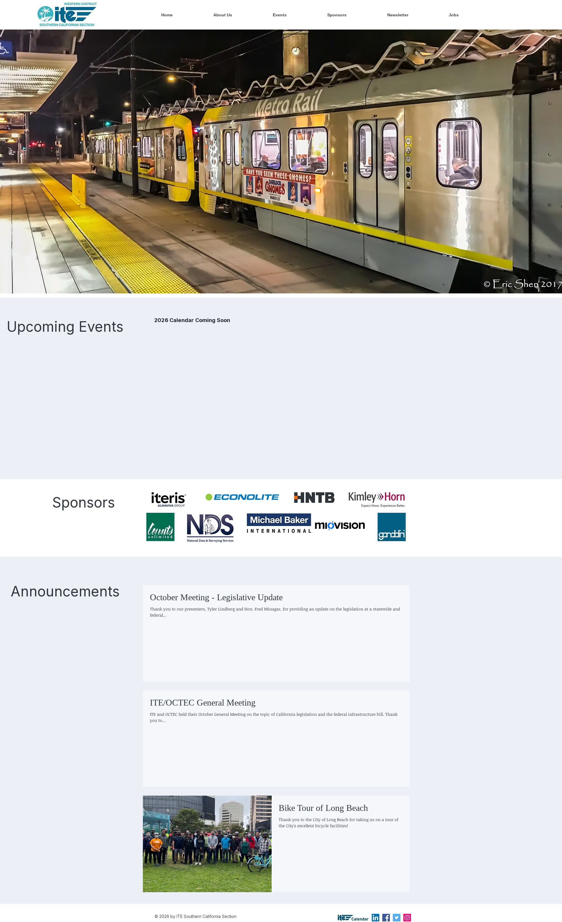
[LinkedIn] (375, 917)
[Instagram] (407, 917)
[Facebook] (386, 917)
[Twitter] (396, 917)
